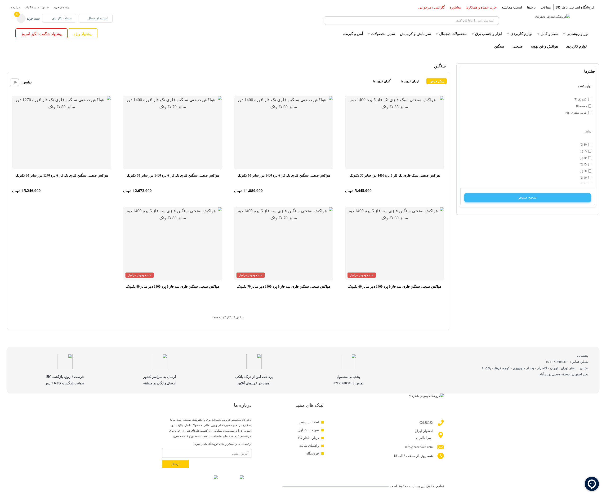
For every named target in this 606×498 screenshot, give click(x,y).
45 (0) (583, 164)
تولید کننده (584, 86)
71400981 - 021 (556, 362)
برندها (531, 7)
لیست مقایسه (511, 7)
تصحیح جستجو (527, 197)
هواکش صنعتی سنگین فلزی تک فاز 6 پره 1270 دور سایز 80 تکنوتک (61, 175)
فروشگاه (312, 453)
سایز (588, 131)
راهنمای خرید (61, 7)
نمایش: (27, 82)
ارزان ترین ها (410, 81)
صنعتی (517, 46)
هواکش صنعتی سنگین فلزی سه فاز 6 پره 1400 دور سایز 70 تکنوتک (283, 286)
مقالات (545, 7)
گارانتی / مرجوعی (431, 7)
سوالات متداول (308, 430)
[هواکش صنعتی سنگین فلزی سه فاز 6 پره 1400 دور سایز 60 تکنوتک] (394, 243)
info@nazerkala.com (419, 447)
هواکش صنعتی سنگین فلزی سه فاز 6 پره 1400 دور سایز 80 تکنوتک (172, 286)
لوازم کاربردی (576, 46)
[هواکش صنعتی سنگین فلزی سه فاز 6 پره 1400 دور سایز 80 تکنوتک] (172, 243)
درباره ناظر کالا (308, 438)
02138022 (426, 422)
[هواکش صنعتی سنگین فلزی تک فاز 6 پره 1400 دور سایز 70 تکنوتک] (172, 132)
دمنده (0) (581, 106)
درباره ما (14, 7)
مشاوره (455, 7)
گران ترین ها (382, 81)
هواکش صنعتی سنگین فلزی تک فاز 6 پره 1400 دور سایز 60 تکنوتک (283, 175)
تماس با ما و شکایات (36, 7)
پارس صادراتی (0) (576, 112)
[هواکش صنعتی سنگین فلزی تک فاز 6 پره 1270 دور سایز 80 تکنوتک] (61, 132)
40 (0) (583, 158)
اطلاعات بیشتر (309, 422)
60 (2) (583, 177)
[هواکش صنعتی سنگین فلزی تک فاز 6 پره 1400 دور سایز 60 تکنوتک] (283, 132)
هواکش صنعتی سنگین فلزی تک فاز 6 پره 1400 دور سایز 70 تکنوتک (172, 175)
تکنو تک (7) (580, 99)
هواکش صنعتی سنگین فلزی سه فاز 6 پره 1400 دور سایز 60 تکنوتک (394, 286)
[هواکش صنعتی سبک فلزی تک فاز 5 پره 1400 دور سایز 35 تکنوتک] (394, 132)
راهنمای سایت (309, 445)
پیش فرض (436, 81)
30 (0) (583, 144)
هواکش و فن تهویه (544, 46)
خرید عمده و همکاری (481, 7)
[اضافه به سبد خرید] (350, 101)
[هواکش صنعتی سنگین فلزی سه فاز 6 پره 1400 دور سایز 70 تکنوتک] (283, 243)
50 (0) (583, 171)
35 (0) (583, 151)
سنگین (499, 46)
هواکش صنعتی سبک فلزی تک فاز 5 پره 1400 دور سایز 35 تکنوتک (395, 175)
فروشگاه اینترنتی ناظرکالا (575, 7)
